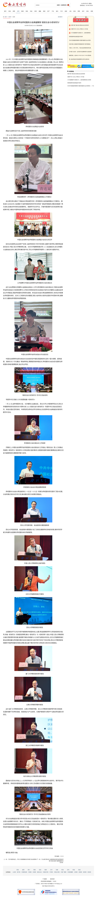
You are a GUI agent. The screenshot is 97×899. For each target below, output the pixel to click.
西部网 (80, 872)
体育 (35, 11)
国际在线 (39, 872)
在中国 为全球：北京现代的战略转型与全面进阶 (80, 51)
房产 (48, 11)
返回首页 (60, 16)
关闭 (61, 862)
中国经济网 (45, 872)
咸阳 (23, 869)
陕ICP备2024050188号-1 (48, 886)
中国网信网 (24, 872)
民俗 (74, 11)
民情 (18, 11)
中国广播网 (63, 872)
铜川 (29, 869)
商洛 (62, 869)
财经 (27, 11)
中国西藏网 (70, 872)
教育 (22, 11)
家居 (44, 11)
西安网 (89, 872)
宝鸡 (68, 869)
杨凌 (74, 869)
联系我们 (52, 879)
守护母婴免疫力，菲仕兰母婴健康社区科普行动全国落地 (22, 859)
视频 (92, 11)
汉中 (51, 869)
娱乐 (57, 11)
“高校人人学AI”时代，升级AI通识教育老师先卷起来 (81, 47)
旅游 (66, 11)
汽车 (53, 11)
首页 (5, 11)
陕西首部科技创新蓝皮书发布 (76, 36)
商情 (14, 11)
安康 (57, 869)
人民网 (14, 872)
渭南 (34, 869)
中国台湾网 (57, 872)
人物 (70, 11)
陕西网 (84, 872)
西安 (18, 869)
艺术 (61, 11)
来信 (87, 11)
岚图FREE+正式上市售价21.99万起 (79, 29)
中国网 (30, 872)
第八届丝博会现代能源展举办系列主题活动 (79, 59)
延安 (40, 869)
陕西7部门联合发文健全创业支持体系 (80, 25)
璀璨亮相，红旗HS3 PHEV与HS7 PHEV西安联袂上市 (81, 55)
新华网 (18, 872)
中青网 (51, 872)
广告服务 (44, 879)
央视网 (34, 872)
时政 (9, 11)
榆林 (46, 869)
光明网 (76, 872)
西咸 (79, 869)
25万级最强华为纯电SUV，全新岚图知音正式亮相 (83, 32)
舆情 (79, 11)
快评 (83, 11)
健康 (40, 11)
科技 (31, 11)
